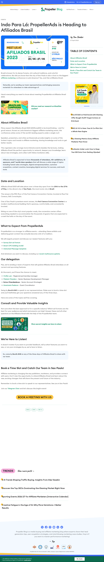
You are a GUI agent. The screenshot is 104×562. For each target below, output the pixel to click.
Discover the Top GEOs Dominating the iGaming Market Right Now (33, 488)
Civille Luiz (7, 276)
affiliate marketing (8, 78)
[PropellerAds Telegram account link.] (61, 527)
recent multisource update (49, 254)
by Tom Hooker (76, 37)
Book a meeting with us (34, 397)
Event (34, 409)
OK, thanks (80, 559)
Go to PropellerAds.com (84, 2)
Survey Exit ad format (11, 243)
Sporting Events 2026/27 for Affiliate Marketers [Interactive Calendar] (35, 496)
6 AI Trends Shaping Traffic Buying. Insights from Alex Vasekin (31, 480)
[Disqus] (34, 438)
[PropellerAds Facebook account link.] (46, 527)
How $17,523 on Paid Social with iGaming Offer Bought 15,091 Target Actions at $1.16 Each (87, 118)
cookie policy (27, 560)
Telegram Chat (13, 388)
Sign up (97, 2)
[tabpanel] (86, 94)
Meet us (40, 409)
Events (3, 19)
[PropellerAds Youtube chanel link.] (54, 527)
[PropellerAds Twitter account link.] (42, 527)
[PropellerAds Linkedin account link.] (58, 527)
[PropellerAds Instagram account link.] (50, 527)
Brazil (28, 409)
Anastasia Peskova (10, 285)
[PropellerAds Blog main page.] (51, 9)
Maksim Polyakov (10, 279)
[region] (52, 559)
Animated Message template (14, 249)
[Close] (101, 559)
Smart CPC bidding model (13, 246)
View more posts (24, 471)
